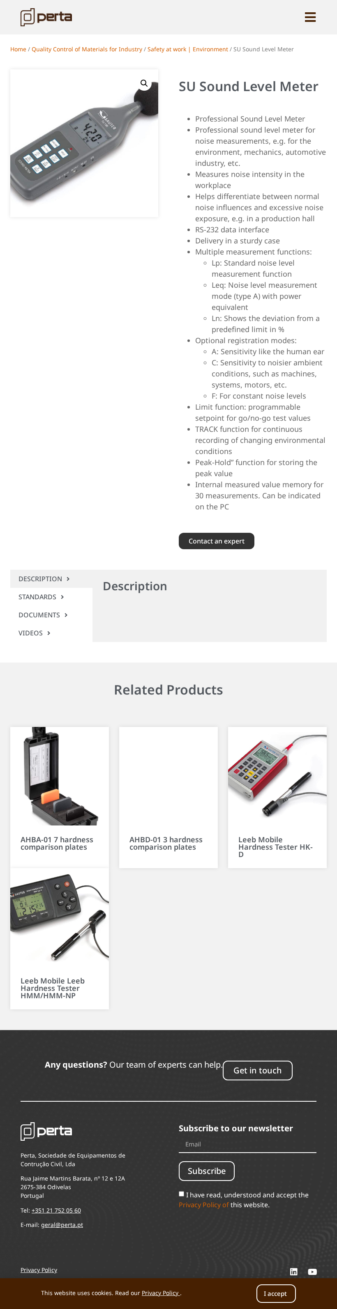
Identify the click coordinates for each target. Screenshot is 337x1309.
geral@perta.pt (62, 1225)
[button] (144, 83)
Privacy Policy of (204, 1204)
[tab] (51, 579)
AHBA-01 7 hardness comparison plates (57, 843)
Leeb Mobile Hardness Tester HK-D (275, 846)
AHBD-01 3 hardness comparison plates (166, 843)
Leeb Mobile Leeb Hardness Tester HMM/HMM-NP (53, 988)
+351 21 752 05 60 (56, 1210)
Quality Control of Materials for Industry (87, 49)
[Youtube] (312, 1272)
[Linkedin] (294, 1272)
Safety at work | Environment (188, 49)
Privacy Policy (160, 1293)
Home (18, 49)
